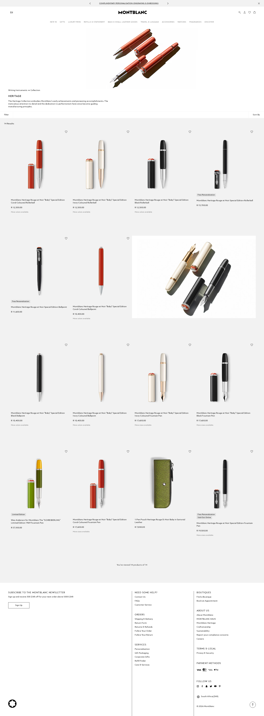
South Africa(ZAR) (209, 696)
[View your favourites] (249, 13)
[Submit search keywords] (239, 12)
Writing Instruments (18, 90)
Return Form (141, 623)
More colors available (19, 212)
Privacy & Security (205, 653)
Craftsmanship (204, 627)
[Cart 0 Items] (254, 13)
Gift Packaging (141, 653)
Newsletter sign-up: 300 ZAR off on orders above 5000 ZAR (137, 3)
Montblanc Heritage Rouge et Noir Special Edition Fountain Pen (225, 524)
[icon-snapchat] (206, 686)
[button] (244, 12)
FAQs (137, 601)
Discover (209, 22)
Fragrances (195, 22)
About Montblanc (205, 615)
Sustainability (203, 631)
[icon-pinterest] (220, 686)
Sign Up (18, 605)
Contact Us (140, 597)
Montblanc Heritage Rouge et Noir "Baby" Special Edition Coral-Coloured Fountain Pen (100, 521)
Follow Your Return (144, 635)
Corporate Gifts (142, 657)
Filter (6, 115)
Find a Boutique (204, 597)
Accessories (168, 22)
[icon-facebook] (202, 686)
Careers (200, 639)
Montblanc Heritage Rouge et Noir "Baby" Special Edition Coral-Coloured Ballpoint (100, 308)
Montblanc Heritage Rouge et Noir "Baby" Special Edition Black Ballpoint (38, 414)
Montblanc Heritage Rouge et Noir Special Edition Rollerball (225, 201)
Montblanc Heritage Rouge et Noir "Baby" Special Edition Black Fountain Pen (223, 414)
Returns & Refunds (144, 627)
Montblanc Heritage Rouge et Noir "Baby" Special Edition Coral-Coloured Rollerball (38, 201)
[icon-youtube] (215, 686)
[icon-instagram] (198, 686)
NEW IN (53, 22)
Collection (35, 90)
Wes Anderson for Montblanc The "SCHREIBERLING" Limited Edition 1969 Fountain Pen (36, 521)
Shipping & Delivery (144, 619)
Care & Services (142, 665)
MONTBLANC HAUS (206, 619)
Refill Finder (140, 661)
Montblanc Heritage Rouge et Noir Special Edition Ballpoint (39, 307)
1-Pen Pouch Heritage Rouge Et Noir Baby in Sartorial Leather (160, 521)
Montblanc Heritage (206, 623)
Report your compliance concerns (213, 635)
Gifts (62, 22)
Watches (182, 22)
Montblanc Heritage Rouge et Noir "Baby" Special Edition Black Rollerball (162, 201)
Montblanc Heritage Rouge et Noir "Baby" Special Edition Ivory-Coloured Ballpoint (100, 414)
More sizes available (143, 425)
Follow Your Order (143, 631)
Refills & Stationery (94, 22)
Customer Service (143, 605)
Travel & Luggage (150, 22)
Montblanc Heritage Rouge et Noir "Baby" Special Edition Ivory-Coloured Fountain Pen (162, 414)
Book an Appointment (207, 601)
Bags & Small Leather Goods (123, 22)
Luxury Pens (74, 22)
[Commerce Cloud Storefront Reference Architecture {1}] (132, 12)
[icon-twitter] (211, 686)
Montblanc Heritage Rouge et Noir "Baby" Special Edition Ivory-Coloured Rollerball (100, 201)
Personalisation (142, 649)
